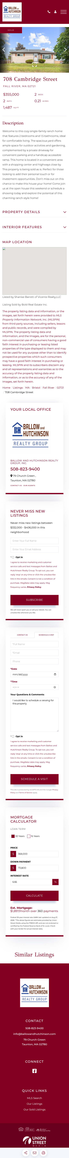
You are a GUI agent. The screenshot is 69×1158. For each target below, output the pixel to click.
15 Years (35, 836)
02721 (60, 387)
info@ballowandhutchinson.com (34, 1034)
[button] (5, 50)
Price (14, 847)
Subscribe (34, 599)
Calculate (34, 895)
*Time (13, 681)
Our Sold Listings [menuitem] (34, 1109)
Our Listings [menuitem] (34, 1103)
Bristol (36, 387)
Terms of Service (25, 793)
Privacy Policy (34, 587)
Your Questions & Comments (27, 694)
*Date (13, 668)
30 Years (20, 836)
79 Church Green (34, 1042)
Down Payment (20, 861)
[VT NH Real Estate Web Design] (34, 1141)
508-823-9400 (50, 12)
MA (27, 387)
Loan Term (18, 829)
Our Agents (29, 485)
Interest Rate (19, 875)
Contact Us (16, 485)
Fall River (48, 387)
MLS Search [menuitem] (34, 1098)
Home (6, 387)
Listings (18, 387)
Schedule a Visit (46, 635)
